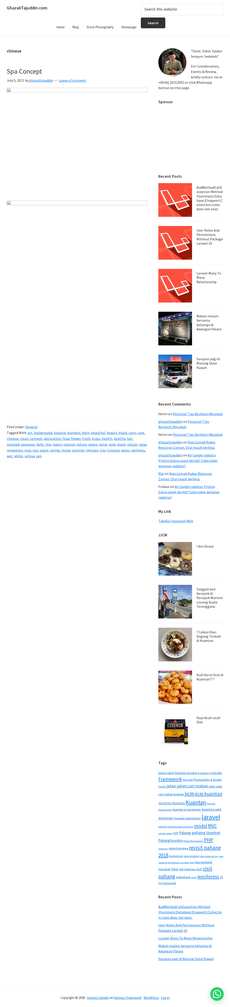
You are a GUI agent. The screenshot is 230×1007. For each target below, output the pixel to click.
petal (103, 444)
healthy (119, 438)
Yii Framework (167, 883)
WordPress (151, 998)
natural (69, 444)
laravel (211, 817)
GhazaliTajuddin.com (27, 8)
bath (85, 432)
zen (39, 456)
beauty (112, 432)
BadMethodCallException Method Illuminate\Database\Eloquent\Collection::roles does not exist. (210, 198)
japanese (28, 444)
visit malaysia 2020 (190, 869)
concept (36, 438)
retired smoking (178, 848)
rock (27, 450)
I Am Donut (205, 546)
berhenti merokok (186, 773)
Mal (161, 473)
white (18, 456)
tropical (113, 450)
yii (221, 877)
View (174, 869)
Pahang (185, 832)
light (40, 444)
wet (10, 456)
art (30, 432)
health (107, 438)
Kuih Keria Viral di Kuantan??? (210, 677)
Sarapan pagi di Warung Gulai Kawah (208, 363)
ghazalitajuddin (170, 421)
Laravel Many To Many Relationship (185, 938)
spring (55, 450)
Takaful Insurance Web (175, 521)
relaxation (15, 450)
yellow (29, 456)
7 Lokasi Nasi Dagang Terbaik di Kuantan (209, 636)
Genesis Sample (98, 998)
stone (65, 450)
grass (96, 438)
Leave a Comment (72, 80)
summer (78, 450)
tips (192, 862)
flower (76, 438)
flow (65, 438)
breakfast (203, 773)
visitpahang (183, 877)
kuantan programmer (187, 809)
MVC (212, 826)
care (141, 432)
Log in (165, 998)
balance (60, 432)
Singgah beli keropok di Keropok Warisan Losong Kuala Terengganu (210, 598)
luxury (57, 444)
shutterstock (176, 856)
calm (132, 432)
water (125, 450)
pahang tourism (206, 832)
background (43, 432)
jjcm (189, 793)
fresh (86, 438)
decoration (52, 438)
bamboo (73, 432)
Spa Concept (24, 71)
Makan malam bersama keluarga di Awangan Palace (209, 322)
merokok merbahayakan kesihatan (175, 826)
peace (92, 444)
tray (103, 450)
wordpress (208, 876)
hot (130, 438)
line (48, 444)
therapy (92, 450)
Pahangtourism (170, 840)
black (123, 432)
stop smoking (191, 856)
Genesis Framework (128, 998)
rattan (132, 444)
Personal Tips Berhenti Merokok (198, 414)
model (200, 826)
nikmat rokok (165, 833)
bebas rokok (166, 773)
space (44, 450)
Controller (216, 773)
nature (81, 444)
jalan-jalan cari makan (187, 786)
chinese (12, 438)
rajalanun (163, 848)
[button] (217, 994)
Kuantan (196, 802)
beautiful (98, 432)
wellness (138, 450)
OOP (176, 833)
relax (142, 444)
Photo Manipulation (193, 841)
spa (35, 450)
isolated (13, 444)
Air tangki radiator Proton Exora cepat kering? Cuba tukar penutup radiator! (188, 460)
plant (121, 444)
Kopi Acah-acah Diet (208, 719)
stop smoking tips (209, 856)
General (31, 427)
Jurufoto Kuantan (171, 803)
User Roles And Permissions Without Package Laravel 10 (210, 237)
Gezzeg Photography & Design (202, 780)
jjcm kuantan (208, 793)
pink (112, 444)
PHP (208, 840)
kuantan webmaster (187, 818)
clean (24, 438)
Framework (170, 779)
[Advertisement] (190, 137)
